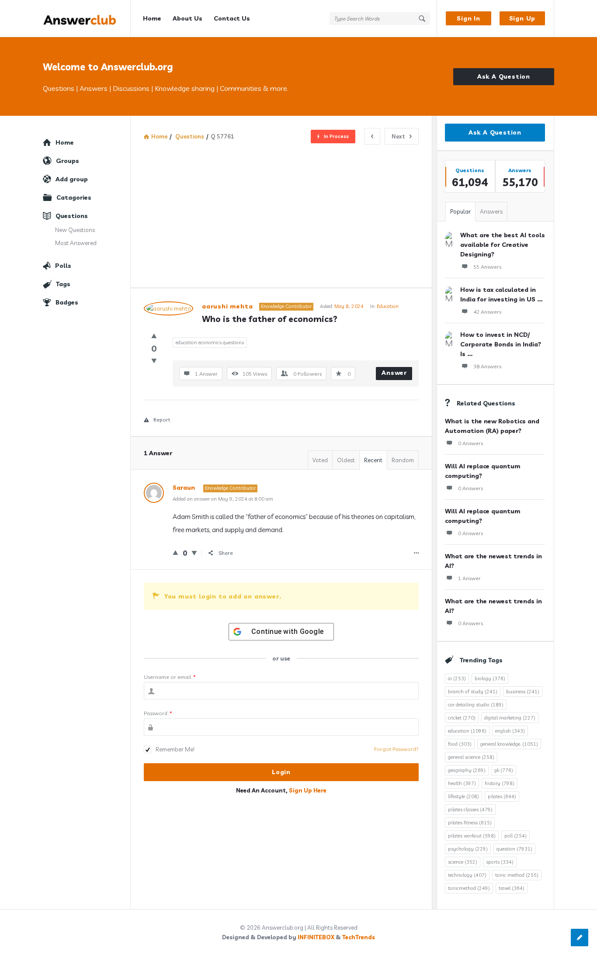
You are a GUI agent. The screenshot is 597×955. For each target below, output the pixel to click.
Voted (320, 460)
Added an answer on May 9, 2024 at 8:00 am (223, 499)
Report (161, 419)
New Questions (75, 229)
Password (158, 713)
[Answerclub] (87, 18)
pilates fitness (470, 823)
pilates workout (472, 836)
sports (500, 862)
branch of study (472, 692)
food (460, 744)
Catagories (73, 197)
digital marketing (509, 718)
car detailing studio (475, 705)
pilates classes (470, 809)
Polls (63, 266)
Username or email (170, 677)
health (462, 783)
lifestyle (463, 796)
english (510, 731)
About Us (187, 18)
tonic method (516, 875)
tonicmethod (469, 888)
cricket (462, 718)
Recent (373, 460)
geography (467, 770)
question (514, 849)
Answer (394, 373)
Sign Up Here (307, 790)
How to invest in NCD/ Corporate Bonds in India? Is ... (500, 344)
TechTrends (358, 937)
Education (388, 306)
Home (152, 18)
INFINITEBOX (316, 937)
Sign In (468, 18)
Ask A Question (503, 76)
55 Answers (487, 266)
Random (403, 460)
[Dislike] (154, 360)
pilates (502, 796)
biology (490, 678)
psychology (468, 849)
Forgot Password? (396, 749)
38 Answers (487, 366)
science (462, 862)
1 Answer (469, 578)
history (499, 783)
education (467, 731)
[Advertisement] (281, 210)
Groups (67, 161)
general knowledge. (509, 744)
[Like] (154, 336)
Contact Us (232, 18)
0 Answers (470, 443)
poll (515, 836)
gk (503, 770)
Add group (72, 179)
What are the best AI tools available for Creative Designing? (502, 244)
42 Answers (487, 311)
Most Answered (76, 242)
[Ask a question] (579, 937)
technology (467, 875)
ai (457, 678)
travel (511, 888)
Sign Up (522, 18)
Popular (460, 211)
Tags (63, 284)
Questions (72, 216)
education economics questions (210, 342)
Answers (491, 211)
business (522, 692)
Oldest (346, 460)
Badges (67, 302)
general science (471, 757)
